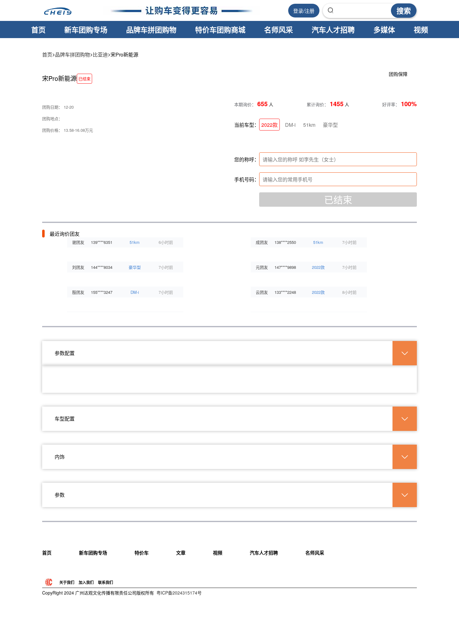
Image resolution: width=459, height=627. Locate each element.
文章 (180, 552)
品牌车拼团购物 (151, 29)
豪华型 (330, 124)
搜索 (404, 10)
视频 (421, 29)
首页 (38, 29)
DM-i (290, 124)
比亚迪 (100, 54)
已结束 (338, 199)
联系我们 (105, 582)
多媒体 (384, 29)
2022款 (269, 124)
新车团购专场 (85, 29)
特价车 (142, 552)
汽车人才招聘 (333, 29)
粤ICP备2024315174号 (179, 593)
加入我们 (86, 582)
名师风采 (278, 29)
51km (309, 124)
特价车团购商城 (220, 29)
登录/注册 (303, 10)
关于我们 (66, 582)
